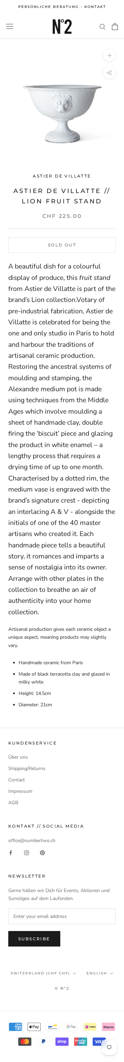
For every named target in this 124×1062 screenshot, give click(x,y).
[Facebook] (10, 852)
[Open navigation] (9, 26)
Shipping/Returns (26, 768)
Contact (16, 780)
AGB (13, 802)
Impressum (20, 791)
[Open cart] (115, 26)
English (96, 973)
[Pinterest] (42, 852)
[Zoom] (109, 55)
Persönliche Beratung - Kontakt (62, 6)
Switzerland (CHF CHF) (40, 973)
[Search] (103, 26)
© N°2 (62, 988)
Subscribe (34, 938)
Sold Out (62, 244)
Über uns (18, 757)
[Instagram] (26, 852)
